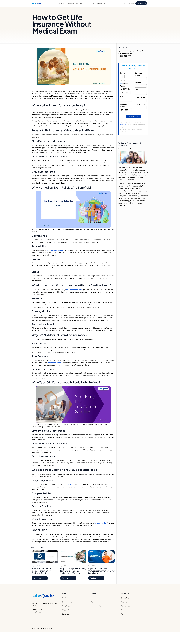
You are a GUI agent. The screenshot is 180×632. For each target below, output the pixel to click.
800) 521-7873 (129, 3)
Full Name (138, 90)
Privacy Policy (66, 610)
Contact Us (65, 614)
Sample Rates (125, 598)
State (122, 97)
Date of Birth (124, 73)
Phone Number (140, 97)
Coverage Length (138, 74)
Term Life (94, 602)
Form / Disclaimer (67, 606)
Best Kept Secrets (126, 606)
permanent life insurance (55, 250)
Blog (122, 610)
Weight (128, 89)
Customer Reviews (68, 602)
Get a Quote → (141, 3)
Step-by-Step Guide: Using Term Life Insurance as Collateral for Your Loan (73, 570)
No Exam (94, 598)
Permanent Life (96, 606)
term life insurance (54, 363)
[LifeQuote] (37, 3)
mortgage (67, 484)
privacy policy (123, 124)
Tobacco (138, 83)
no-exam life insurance (74, 290)
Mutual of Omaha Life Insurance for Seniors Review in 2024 (41, 570)
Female (122, 86)
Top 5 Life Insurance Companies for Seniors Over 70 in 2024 (101, 570)
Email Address (140, 104)
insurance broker (100, 523)
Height (122, 89)
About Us (65, 598)
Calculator (124, 602)
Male (124, 83)
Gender (122, 80)
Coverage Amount (123, 105)
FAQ (122, 614)
